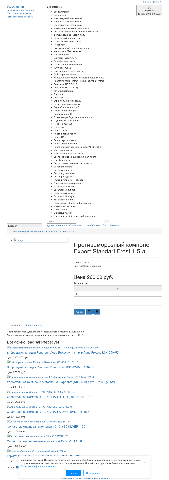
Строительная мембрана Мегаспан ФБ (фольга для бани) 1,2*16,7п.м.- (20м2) (61, 382)
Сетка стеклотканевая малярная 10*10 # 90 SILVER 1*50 (46, 426)
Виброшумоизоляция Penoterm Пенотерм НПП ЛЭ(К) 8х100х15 (50, 367)
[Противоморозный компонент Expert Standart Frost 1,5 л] (41, 240)
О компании (75, 225)
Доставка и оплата (57, 225)
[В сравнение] (96, 312)
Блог (105, 225)
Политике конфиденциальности (38, 466)
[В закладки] (89, 312)
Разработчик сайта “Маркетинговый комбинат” (87, 478)
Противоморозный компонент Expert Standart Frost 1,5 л (43, 231)
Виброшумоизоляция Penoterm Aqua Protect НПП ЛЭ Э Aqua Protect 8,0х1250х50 (62, 352)
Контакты (115, 225)
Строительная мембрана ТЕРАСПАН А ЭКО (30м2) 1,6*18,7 (48, 411)
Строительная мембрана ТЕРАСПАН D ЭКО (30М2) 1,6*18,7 (48, 396)
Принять (73, 472)
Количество (81, 283)
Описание (15, 324)
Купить (79, 311)
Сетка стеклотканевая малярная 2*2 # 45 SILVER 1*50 (44, 441)
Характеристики (34, 324)
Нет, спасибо (93, 472)
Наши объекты (93, 225)
